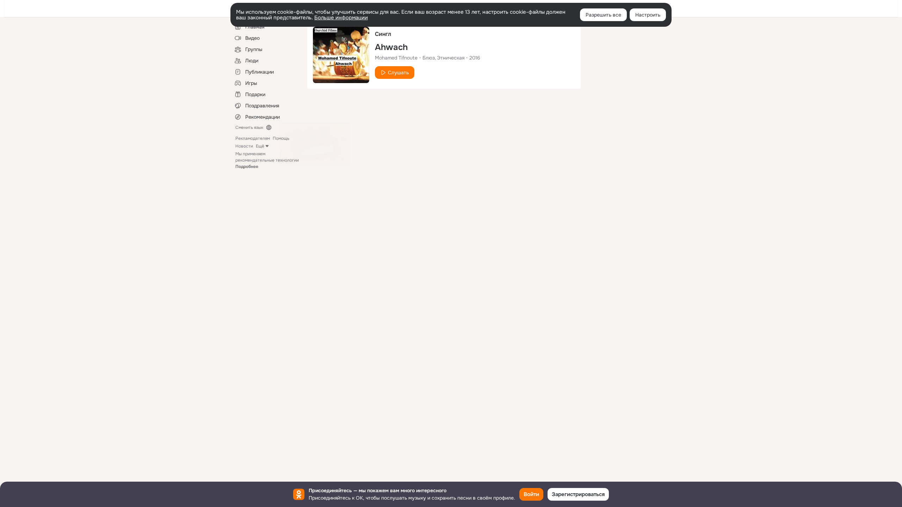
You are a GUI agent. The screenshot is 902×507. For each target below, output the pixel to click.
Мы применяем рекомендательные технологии (267, 160)
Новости (244, 146)
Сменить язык (249, 127)
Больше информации (341, 17)
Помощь (281, 138)
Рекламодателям (252, 138)
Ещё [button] (260, 146)
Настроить (647, 15)
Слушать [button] (398, 72)
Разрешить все (603, 15)
